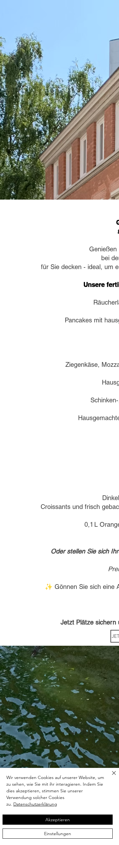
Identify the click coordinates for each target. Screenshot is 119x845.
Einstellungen (57, 833)
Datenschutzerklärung (35, 804)
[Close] (110, 776)
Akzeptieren (57, 819)
